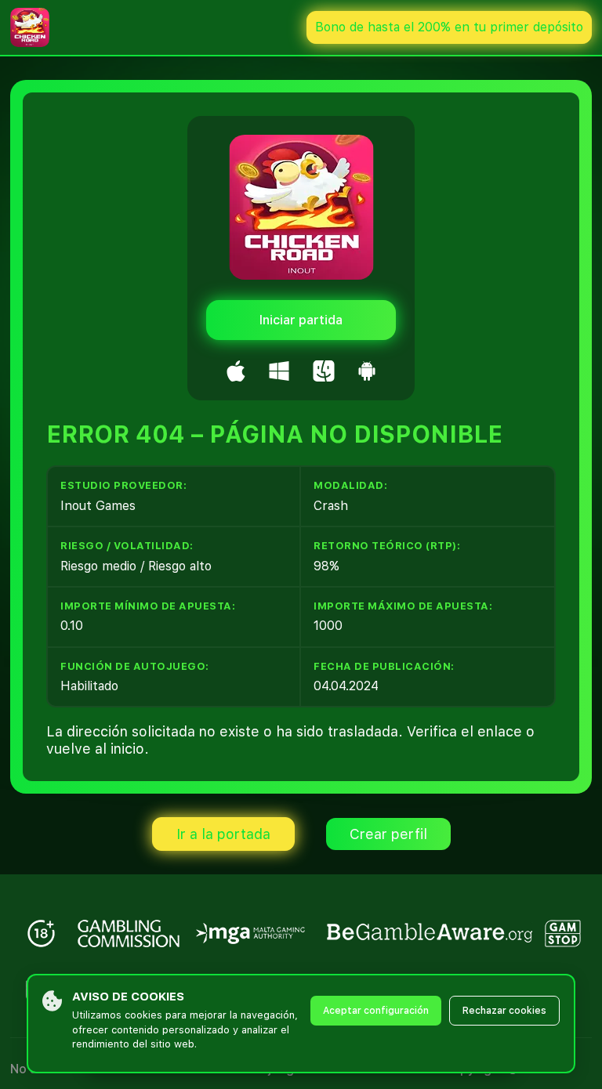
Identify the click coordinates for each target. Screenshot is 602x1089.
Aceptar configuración (376, 1010)
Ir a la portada (223, 834)
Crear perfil (388, 834)
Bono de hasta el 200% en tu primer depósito (449, 27)
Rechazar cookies (504, 1010)
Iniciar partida (301, 320)
